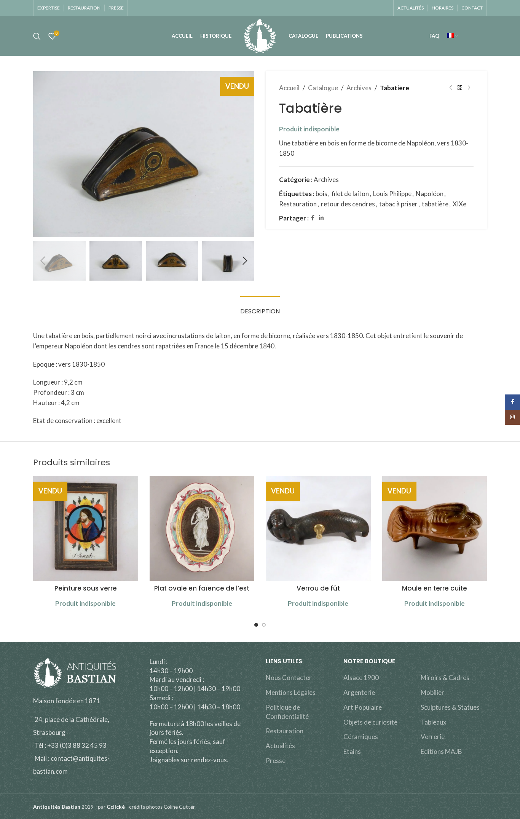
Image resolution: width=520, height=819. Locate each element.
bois (321, 194)
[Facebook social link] (313, 218)
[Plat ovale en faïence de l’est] (202, 528)
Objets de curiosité (370, 722)
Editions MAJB (441, 751)
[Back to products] (459, 88)
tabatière (435, 204)
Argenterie (359, 692)
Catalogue (323, 88)
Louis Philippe (392, 194)
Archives (359, 88)
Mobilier (432, 692)
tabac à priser (398, 204)
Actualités (280, 746)
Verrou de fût (318, 588)
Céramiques (360, 737)
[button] (42, 260)
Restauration (298, 204)
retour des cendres (348, 204)
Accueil (289, 88)
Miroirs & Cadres (445, 678)
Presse (276, 761)
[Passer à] (452, 36)
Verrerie (433, 737)
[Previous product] (450, 88)
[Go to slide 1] (256, 625)
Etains (352, 751)
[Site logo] (260, 35)
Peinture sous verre (85, 588)
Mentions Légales (291, 692)
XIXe (459, 204)
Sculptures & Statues (450, 707)
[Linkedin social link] (321, 218)
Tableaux (434, 722)
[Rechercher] (37, 36)
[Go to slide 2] (264, 625)
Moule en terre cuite (434, 588)
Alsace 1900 (361, 678)
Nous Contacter (289, 678)
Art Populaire (362, 707)
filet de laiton (350, 194)
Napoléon (429, 194)
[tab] (260, 307)
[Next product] (469, 88)
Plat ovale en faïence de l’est (201, 588)
